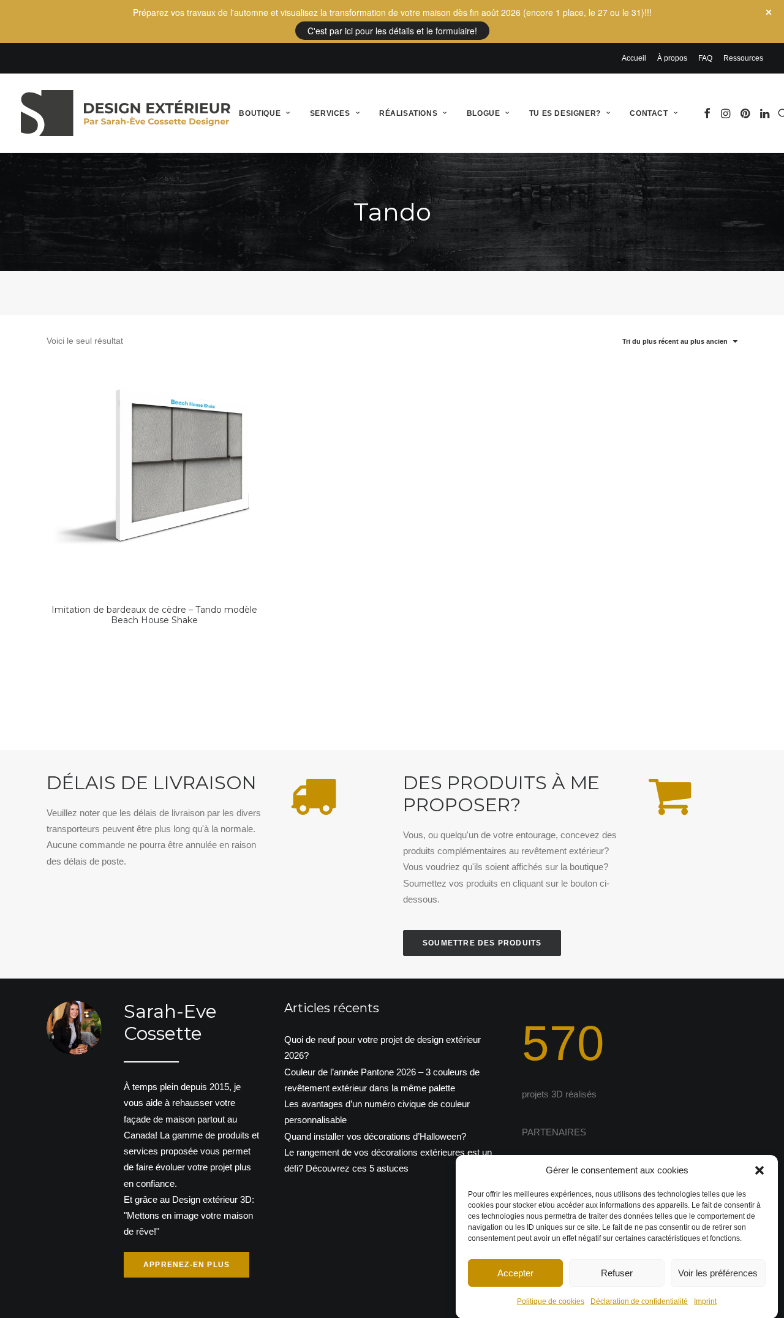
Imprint (705, 1301)
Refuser (617, 1272)
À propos (672, 58)
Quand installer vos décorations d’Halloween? (375, 1136)
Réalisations (408, 113)
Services (330, 113)
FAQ (705, 58)
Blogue (483, 113)
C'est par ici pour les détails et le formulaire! (392, 31)
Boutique (260, 113)
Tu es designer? (565, 113)
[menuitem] (636, 58)
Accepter (515, 1272)
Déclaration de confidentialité (639, 1301)
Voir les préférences (718, 1272)
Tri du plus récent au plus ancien (675, 341)
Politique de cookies (550, 1301)
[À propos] (143, 1139)
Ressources (743, 58)
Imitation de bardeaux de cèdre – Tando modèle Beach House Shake (154, 615)
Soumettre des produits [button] (482, 943)
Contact (649, 113)
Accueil (634, 58)
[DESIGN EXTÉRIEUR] (125, 113)
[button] (759, 1170)
